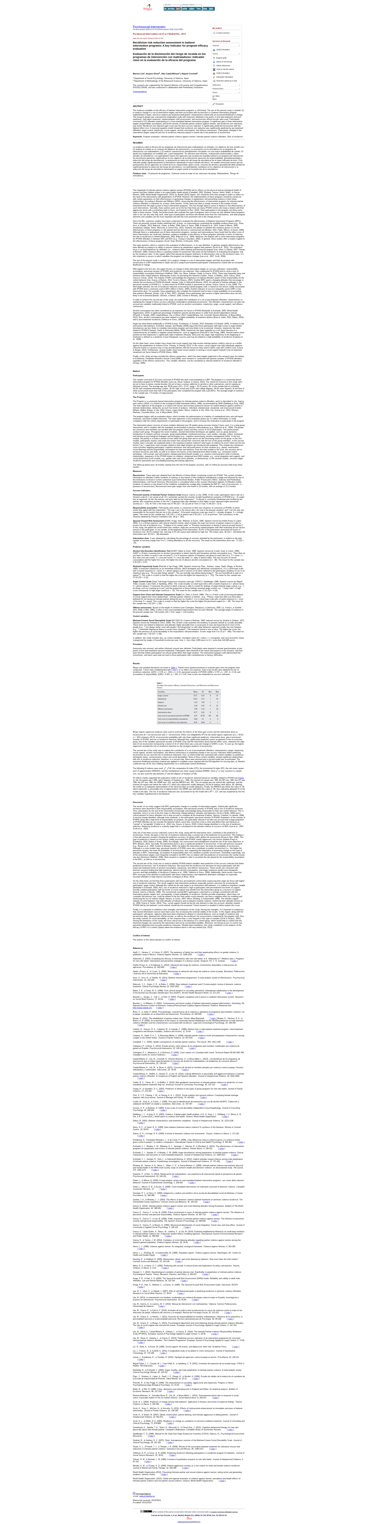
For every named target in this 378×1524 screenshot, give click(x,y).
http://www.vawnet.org (142, 1008)
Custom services (223, 33)
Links (201, 954)
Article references (223, 66)
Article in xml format (224, 62)
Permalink (220, 104)
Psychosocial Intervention (149, 26)
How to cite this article (225, 69)
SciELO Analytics (223, 50)
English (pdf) (221, 58)
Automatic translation (224, 77)
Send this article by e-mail (226, 81)
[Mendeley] (214, 96)
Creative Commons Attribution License (224, 1512)
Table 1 (174, 668)
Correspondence (140, 91)
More (218, 96)
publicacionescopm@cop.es (189, 1522)
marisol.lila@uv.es (147, 1496)
